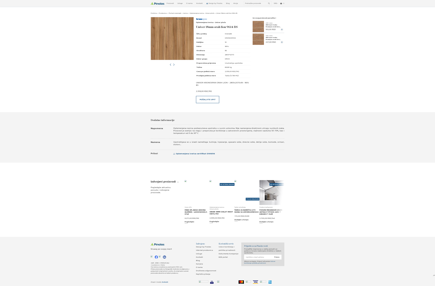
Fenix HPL (188, 207)
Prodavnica (163, 13)
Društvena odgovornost (206, 271)
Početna (154, 13)
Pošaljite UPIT (208, 99)
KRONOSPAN (230, 38)
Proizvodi (170, 3)
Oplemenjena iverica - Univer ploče (202, 13)
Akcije (235, 3)
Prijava (276, 257)
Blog (228, 3)
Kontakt (199, 3)
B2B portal (223, 257)
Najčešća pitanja (203, 274)
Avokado (165, 282)
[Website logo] (157, 3)
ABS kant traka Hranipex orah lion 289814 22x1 (273, 26)
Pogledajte (189, 222)
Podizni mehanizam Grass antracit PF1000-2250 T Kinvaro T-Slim (270, 212)
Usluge (180, 3)
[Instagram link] (152, 257)
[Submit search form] (269, 3)
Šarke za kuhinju (240, 207)
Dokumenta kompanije (228, 254)
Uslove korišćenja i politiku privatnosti (259, 262)
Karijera (199, 264)
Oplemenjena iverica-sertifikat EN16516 (195, 154)
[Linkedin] (164, 257)
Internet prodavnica (204, 250)
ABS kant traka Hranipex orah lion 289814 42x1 (273, 39)
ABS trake (269, 23)
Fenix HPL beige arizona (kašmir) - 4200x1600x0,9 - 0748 (196, 212)
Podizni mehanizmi (266, 207)
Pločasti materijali (175, 13)
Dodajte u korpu (241, 220)
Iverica (185, 13)
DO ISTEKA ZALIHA (227, 184)
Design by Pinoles (215, 3)
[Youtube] (160, 257)
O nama (189, 3)
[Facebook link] (156, 257)
